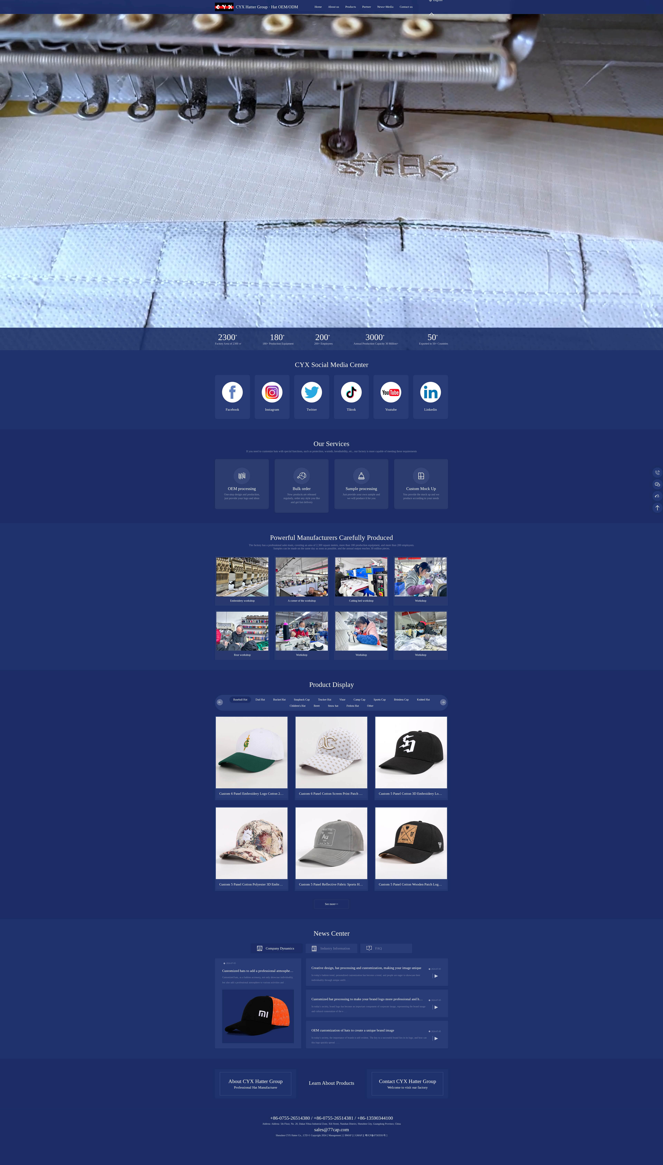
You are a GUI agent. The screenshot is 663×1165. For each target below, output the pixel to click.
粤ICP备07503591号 (375, 1135)
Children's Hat (297, 705)
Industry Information (335, 948)
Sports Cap (380, 699)
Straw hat (333, 705)
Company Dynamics (280, 948)
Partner (366, 6)
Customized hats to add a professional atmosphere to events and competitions (258, 971)
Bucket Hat (279, 699)
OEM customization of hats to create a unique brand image (352, 1030)
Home (318, 6)
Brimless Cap (401, 699)
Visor (342, 699)
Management (335, 1135)
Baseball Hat (240, 699)
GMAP (358, 1135)
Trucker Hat (324, 699)
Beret (317, 705)
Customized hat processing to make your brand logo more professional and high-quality (367, 999)
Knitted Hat (423, 699)
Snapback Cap (302, 699)
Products (350, 6)
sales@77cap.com (331, 1129)
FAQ (378, 948)
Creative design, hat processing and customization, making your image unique (366, 968)
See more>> (331, 904)
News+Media (385, 6)
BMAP (348, 1135)
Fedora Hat (353, 705)
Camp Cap (359, 699)
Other (370, 705)
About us (333, 6)
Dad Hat (260, 699)
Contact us (406, 6)
